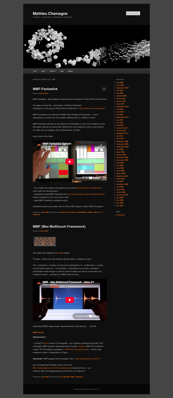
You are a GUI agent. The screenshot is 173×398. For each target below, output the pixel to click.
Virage (60, 252)
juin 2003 (119, 203)
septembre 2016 (122, 106)
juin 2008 (119, 165)
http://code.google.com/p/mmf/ (87, 358)
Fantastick (63, 212)
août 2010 (120, 138)
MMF (47, 212)
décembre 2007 (122, 176)
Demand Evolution (81, 349)
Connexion (120, 215)
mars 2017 (120, 104)
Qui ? (35, 71)
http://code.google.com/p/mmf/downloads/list (86, 194)
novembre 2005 (122, 195)
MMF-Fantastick (45, 88)
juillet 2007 (120, 178)
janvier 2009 (121, 154)
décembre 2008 (122, 157)
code (62, 71)
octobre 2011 (121, 130)
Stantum (82, 346)
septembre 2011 (122, 133)
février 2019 (120, 98)
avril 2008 (120, 168)
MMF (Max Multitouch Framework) (59, 226)
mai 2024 (119, 90)
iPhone (74, 212)
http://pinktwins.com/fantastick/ (92, 108)
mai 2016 (119, 109)
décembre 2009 (122, 141)
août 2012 (120, 125)
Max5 (45, 343)
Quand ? (53, 71)
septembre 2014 (122, 117)
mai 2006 (119, 187)
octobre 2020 (121, 95)
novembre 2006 (122, 184)
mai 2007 (119, 181)
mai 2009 (119, 149)
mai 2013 (119, 122)
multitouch (96, 212)
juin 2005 (119, 197)
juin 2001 (119, 205)
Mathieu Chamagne (50, 13)
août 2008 (120, 163)
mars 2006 (120, 189)
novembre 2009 (122, 144)
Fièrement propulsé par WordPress (86, 389)
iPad (69, 212)
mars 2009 (120, 152)
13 (104, 89)
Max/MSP (67, 377)
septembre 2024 (122, 88)
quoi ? (43, 71)
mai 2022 (119, 93)
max (61, 377)
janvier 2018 (121, 101)
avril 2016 (120, 112)
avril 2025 (120, 85)
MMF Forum (38, 332)
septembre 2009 (122, 146)
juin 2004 (119, 200)
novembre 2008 (122, 160)
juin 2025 (119, 82)
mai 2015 (119, 114)
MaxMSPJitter (83, 212)
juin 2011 (119, 136)
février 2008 (120, 173)
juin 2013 (119, 120)
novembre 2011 (122, 128)
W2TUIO (68, 349)
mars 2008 (120, 170)
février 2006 (120, 192)
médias (70, 71)
